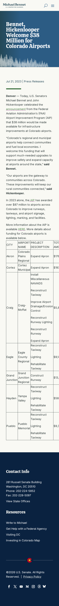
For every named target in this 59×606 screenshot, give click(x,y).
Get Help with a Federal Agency (26, 528)
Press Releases (34, 81)
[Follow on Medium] (27, 587)
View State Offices (18, 501)
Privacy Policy (32, 576)
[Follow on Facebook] (9, 587)
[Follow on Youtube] (21, 587)
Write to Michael (16, 522)
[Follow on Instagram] (33, 587)
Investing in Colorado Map (23, 540)
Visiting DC (13, 534)
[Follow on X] (15, 587)
